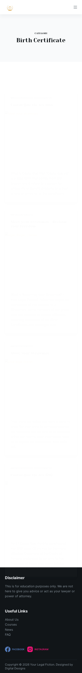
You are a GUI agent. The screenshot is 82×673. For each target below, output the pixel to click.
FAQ (8, 634)
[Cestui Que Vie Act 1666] (41, 138)
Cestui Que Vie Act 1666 (32, 105)
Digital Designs (15, 668)
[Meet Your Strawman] (41, 386)
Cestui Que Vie (43, 98)
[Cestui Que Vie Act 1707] (41, 508)
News (9, 629)
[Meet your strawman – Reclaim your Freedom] (41, 259)
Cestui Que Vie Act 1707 (32, 475)
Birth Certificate (22, 98)
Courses (11, 624)
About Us (11, 619)
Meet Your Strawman (30, 353)
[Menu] (75, 7)
